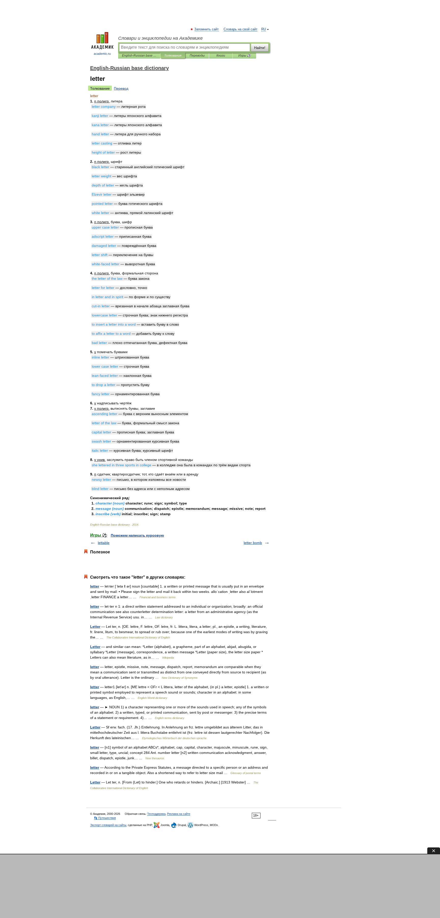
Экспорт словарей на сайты (108, 825)
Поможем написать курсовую (137, 535)
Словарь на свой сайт (240, 29)
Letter (95, 626)
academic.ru (102, 54)
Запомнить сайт (207, 29)
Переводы (197, 55)
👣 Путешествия (105, 817)
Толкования (172, 55)
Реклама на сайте (178, 813)
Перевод (121, 88)
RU (263, 29)
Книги (220, 55)
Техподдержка (156, 813)
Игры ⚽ (244, 55)
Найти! (259, 48)
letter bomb (253, 543)
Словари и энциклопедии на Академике (160, 38)
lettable (103, 543)
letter (94, 586)
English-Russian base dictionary (139, 55)
